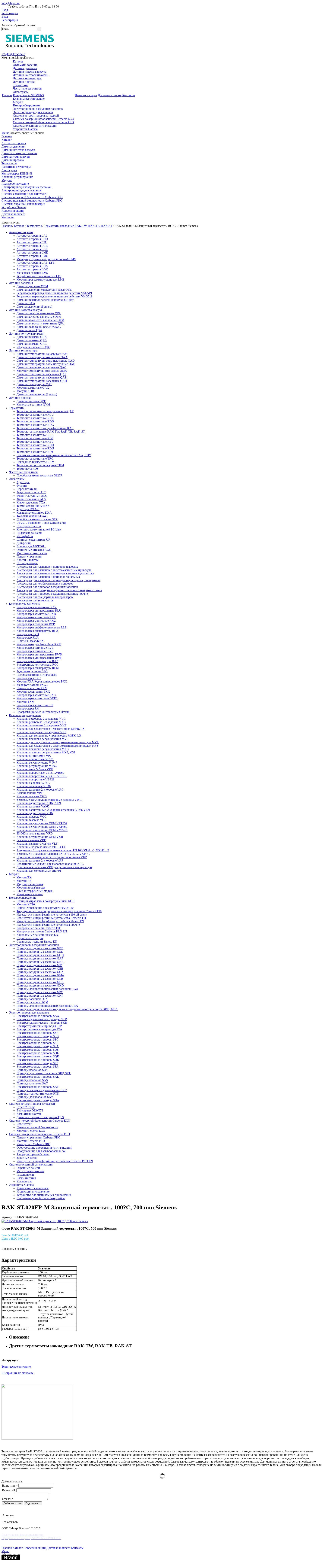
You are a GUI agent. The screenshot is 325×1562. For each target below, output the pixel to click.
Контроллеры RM (28, 708)
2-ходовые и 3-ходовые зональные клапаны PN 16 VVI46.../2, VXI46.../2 (63, 850)
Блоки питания (26, 1178)
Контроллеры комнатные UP (35, 705)
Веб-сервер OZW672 (30, 1110)
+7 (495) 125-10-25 (13, 54)
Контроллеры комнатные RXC (36, 695)
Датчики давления (25, 68)
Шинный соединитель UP (33, 539)
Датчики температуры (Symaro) (37, 394)
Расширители (25, 1174)
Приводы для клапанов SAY (35, 1097)
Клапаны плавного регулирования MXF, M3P (46, 752)
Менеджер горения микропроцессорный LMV (46, 259)
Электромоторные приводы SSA (38, 1046)
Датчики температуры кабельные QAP (41, 374)
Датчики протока (24, 81)
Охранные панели (28, 1167)
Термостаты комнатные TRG (35, 458)
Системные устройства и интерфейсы (41, 1198)
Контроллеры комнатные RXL (36, 617)
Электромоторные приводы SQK (38, 1056)
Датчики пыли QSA (29, 330)
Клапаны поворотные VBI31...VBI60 (40, 772)
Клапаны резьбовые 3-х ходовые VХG (41, 722)
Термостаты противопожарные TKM (40, 465)
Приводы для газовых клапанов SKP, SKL (44, 1073)
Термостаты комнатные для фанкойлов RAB (45, 428)
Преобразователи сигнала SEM (37, 674)
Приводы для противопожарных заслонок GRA (47, 1005)
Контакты (128, 95)
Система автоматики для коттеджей (36, 115)
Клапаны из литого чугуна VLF (37, 843)
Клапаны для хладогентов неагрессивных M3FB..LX (51, 728)
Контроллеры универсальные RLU (39, 610)
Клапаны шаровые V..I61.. (33, 782)
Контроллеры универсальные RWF (39, 657)
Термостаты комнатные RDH (35, 445)
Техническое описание (16, 1366)
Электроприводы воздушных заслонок (38, 108)
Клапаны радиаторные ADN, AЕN (39, 803)
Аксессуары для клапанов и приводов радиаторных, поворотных (58, 580)
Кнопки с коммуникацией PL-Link (39, 529)
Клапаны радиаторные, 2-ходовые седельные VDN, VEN (53, 809)
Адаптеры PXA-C (28, 509)
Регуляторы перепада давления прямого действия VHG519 (54, 296)
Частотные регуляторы (27, 88)
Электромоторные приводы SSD (38, 1036)
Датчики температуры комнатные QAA (42, 357)
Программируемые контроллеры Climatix (43, 711)
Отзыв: (7, 1498)
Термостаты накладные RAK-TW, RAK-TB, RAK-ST (78, 225)
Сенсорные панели (29, 526)
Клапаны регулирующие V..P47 (37, 762)
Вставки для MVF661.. (31, 546)
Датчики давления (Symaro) (34, 306)
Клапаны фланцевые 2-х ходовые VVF (41, 725)
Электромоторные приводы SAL (38, 1076)
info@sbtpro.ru (11, 3)
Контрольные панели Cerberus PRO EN (42, 931)
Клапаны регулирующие (29, 98)
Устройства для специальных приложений (44, 1194)
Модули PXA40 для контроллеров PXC (42, 681)
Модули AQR (25, 391)
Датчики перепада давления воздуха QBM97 (45, 299)
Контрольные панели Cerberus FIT (39, 928)
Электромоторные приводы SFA (37, 1066)
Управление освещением (33, 1188)
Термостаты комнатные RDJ (35, 451)
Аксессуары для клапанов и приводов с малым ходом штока (55, 573)
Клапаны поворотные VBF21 (35, 779)
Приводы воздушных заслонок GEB (40, 968)
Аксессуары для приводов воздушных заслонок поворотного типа (59, 590)
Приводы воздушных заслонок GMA (40, 975)
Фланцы (22, 485)
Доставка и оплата (109, 95)
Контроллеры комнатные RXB (36, 613)
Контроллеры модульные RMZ (36, 620)
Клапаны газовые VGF (31, 820)
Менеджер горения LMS (32, 272)
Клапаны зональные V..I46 (34, 786)
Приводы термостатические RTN (38, 1093)
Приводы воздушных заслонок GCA (40, 972)
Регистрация (10, 13)
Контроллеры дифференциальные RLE (42, 627)
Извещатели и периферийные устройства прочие (48, 924)
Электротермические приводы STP (39, 1026)
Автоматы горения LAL (32, 235)
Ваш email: (9, 1490)
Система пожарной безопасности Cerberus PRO (43, 122)
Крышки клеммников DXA (34, 512)
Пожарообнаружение (26, 105)
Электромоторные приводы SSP (37, 1032)
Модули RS (24, 880)
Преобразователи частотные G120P (39, 475)
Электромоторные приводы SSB (37, 1042)
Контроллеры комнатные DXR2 (37, 698)
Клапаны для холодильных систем (39, 870)
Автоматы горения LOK (32, 269)
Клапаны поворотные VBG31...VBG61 (42, 776)
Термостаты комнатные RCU (35, 414)
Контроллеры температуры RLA (37, 630)
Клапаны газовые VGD (32, 796)
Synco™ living (26, 1107)
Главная (7, 95)
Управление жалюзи (30, 894)
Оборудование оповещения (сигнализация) (44, 1147)
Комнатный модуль (29, 1113)
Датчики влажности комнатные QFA (40, 323)
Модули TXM (25, 701)
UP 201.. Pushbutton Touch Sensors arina (41, 522)
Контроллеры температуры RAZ (37, 661)
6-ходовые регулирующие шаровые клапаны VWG (49, 799)
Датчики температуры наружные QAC (41, 367)
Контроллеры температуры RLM (38, 668)
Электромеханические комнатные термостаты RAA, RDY (54, 455)
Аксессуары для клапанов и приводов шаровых (47, 566)
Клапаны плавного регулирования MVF (42, 738)
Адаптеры (23, 482)
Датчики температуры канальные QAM (42, 353)
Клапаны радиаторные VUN (35, 813)
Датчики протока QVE (31, 401)
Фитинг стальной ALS (31, 499)
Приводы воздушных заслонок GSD (40, 951)
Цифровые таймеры (29, 532)
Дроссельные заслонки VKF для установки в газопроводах (54, 867)
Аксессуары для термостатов (35, 600)
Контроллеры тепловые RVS (35, 651)
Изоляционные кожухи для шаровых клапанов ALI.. (50, 863)
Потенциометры (27, 563)
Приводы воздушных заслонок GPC (40, 992)
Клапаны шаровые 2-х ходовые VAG (40, 789)
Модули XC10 (26, 904)
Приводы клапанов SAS (32, 1080)
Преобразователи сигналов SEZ (37, 519)
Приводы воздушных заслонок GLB (40, 978)
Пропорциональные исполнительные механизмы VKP (52, 857)
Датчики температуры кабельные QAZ (42, 377)
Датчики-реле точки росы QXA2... (39, 326)
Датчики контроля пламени (30, 75)
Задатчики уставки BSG (32, 671)
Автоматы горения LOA (32, 266)
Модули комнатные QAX (33, 387)
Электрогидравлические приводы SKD (42, 1019)
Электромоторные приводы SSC (37, 1039)
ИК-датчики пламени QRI (33, 347)
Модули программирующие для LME (41, 279)
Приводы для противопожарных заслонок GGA (47, 988)
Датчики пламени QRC (32, 343)
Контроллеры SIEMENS (28, 95)
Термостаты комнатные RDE (35, 418)
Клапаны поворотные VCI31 (35, 759)
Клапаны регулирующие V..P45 (37, 765)
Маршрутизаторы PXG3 (32, 684)
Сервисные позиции (30, 938)
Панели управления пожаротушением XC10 (45, 907)
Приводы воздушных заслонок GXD (40, 985)
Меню (5, 133)
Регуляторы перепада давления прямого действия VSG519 (54, 293)
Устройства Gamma (25, 129)
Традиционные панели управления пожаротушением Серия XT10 (59, 911)
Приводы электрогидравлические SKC (42, 1090)
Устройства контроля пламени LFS (39, 276)
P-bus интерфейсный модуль (35, 890)
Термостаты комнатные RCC (35, 434)
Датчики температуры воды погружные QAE (46, 364)
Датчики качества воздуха (29, 71)
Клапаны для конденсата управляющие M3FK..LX (49, 735)
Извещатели (24, 1124)
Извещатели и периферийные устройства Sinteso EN (50, 921)
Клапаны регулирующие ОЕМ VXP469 (42, 826)
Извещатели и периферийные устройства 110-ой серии (52, 914)
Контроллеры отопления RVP (36, 624)
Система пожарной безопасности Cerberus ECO (43, 118)
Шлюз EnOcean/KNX (30, 641)
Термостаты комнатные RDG (35, 424)
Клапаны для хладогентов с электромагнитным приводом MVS (58, 745)
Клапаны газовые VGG (32, 816)
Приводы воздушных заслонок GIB (39, 965)
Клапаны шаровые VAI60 (33, 806)
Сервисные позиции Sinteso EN (37, 941)
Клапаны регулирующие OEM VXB (40, 836)
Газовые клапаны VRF (31, 840)
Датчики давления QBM (32, 286)
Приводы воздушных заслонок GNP (40, 995)
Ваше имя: (10, 1485)
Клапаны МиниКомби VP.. (34, 755)
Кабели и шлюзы (27, 559)
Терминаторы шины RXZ (33, 505)
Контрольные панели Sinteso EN (37, 934)
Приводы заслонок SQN (32, 999)
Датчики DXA (26, 303)
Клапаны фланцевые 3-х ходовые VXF (41, 732)
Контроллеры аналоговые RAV (37, 607)
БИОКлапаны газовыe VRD (35, 833)
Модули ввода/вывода (31, 887)
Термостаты (20, 85)
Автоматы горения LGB (32, 245)
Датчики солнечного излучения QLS (40, 1117)
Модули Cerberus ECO (31, 1130)
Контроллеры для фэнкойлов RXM (39, 644)
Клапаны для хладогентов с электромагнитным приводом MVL (58, 742)
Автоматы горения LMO (32, 255)
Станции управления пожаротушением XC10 (46, 901)
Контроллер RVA (28, 637)
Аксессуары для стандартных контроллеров (45, 597)
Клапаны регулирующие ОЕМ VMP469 (42, 830)
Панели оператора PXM (32, 688)
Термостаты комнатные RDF (35, 438)
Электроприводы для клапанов (33, 112)
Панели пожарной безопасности (37, 1127)
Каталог (18, 61)
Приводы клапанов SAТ (32, 1083)
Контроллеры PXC (29, 678)
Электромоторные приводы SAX (38, 1015)
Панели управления (29, 556)
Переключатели (27, 489)
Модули (18, 102)
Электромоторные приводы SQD (38, 1059)
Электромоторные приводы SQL (38, 1053)
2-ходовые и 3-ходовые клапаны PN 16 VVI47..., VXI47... (53, 853)
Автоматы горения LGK (32, 249)
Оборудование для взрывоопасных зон (41, 1151)
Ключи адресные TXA (31, 502)
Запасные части (27, 1157)
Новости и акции (86, 95)
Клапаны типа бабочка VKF (35, 769)
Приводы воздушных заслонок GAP (40, 958)
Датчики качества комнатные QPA (39, 313)
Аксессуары (20, 91)
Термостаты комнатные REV (35, 441)
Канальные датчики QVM (33, 404)
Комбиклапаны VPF (30, 793)
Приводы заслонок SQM (32, 1002)
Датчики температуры (27, 78)
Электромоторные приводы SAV (38, 1086)
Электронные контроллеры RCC (37, 664)
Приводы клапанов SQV (32, 1069)
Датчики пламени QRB (32, 340)
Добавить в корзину (14, 1248)
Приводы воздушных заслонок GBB (40, 948)
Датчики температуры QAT (34, 384)
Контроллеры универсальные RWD (39, 654)
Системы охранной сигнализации (35, 125)
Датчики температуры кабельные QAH (42, 380)
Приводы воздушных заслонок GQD (40, 955)
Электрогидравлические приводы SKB (42, 1022)
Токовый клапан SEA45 (32, 516)
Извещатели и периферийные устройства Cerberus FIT (52, 917)
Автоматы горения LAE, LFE (36, 262)
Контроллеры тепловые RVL (35, 647)
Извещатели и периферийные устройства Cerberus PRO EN (55, 1161)
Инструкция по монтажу (17, 1373)
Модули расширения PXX (33, 691)
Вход (5, 9)
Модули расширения (30, 884)
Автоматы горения (25, 64)
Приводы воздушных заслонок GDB (40, 982)
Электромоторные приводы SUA (38, 1100)
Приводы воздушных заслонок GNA (40, 961)
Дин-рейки (24, 543)
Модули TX (24, 877)
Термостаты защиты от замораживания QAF (45, 411)
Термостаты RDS (28, 468)
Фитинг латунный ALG (32, 495)
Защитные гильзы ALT (31, 492)
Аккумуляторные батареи (33, 1154)
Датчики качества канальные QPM (39, 316)
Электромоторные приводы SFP (37, 1063)
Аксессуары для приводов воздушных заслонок (47, 586)
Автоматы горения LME (32, 252)
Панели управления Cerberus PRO (38, 1137)
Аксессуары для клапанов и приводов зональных (48, 576)
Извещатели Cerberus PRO (33, 1144)
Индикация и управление (33, 1191)
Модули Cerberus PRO (31, 1140)
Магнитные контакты (30, 1171)
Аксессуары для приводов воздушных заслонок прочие (52, 593)
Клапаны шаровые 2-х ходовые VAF (40, 860)
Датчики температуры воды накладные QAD (46, 360)
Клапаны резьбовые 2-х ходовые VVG (41, 718)
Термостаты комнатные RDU (35, 448)
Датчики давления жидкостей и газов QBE (44, 289)
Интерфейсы (25, 536)
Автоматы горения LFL (32, 242)
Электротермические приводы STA (39, 1029)
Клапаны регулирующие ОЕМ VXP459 (42, 823)
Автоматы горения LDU (32, 239)
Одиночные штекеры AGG (34, 549)
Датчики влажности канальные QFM (40, 320)
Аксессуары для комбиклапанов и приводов (45, 583)
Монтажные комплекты (32, 553)
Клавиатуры (24, 1181)
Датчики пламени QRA (32, 337)
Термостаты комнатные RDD (35, 421)
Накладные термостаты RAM (35, 461)
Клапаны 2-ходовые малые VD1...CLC (41, 847)
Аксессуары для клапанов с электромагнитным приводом (54, 570)
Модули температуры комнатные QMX (42, 370)
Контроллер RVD (28, 634)
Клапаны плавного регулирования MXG (43, 749)
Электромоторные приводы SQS (38, 1049)
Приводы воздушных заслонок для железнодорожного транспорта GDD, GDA (67, 1009)
